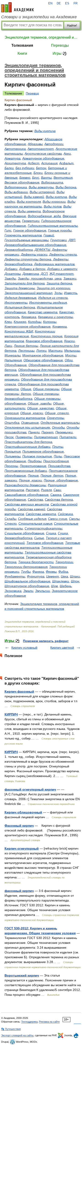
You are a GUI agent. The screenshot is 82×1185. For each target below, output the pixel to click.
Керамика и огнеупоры (55, 317)
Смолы (74, 519)
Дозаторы (13, 273)
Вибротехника (16, 187)
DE (59, 3)
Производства (59, 466)
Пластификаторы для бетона (28, 442)
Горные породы (60, 230)
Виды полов (53, 206)
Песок (9, 437)
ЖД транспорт (61, 273)
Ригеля (46, 490)
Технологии (64, 562)
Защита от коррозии (53, 288)
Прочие (33, 475)
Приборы (34, 461)
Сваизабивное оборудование (27, 495)
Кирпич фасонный (19, 691)
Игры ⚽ (60, 53)
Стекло (11, 523)
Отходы (58, 427)
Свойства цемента (41, 514)
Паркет (47, 432)
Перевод (32, 93)
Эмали (28, 591)
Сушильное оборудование (24, 533)
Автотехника (15, 149)
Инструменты (16, 302)
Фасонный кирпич (19, 825)
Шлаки (75, 576)
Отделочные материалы (60, 422)
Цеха (64, 576)
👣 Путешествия (11, 1029)
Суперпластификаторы (43, 528)
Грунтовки (58, 240)
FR (75, 3)
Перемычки (64, 432)
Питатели (67, 437)
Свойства (35, 499)
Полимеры (12, 456)
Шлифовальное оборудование (27, 581)
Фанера (38, 571)
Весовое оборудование (22, 182)
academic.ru (17, 7)
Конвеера (59, 326)
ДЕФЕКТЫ (42, 249)
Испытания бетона (20, 307)
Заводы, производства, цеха (40, 278)
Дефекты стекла (63, 254)
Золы (58, 293)
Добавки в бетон (32, 269)
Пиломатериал (46, 437)
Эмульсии (42, 591)
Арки (67, 153)
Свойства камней (31, 509)
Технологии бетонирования (26, 567)
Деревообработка (19, 249)
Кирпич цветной (62, 647)
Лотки (41, 350)
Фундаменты (15, 576)
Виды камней (34, 197)
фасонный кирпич (19, 891)
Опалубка (12, 422)
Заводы (10, 278)
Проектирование (33, 466)
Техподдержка (29, 1021)
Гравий (49, 235)
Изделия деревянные (20, 298)
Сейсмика (65, 514)
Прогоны (11, 466)
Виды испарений (42, 192)
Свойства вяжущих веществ (27, 504)
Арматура (12, 158)
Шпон (75, 581)
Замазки (69, 278)
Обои (69, 360)
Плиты (57, 446)
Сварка (55, 495)
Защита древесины (20, 288)
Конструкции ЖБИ (19, 331)
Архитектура (15, 163)
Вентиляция (63, 177)
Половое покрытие (37, 456)
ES (67, 3)
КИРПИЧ (11, 714)
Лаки (8, 346)
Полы (58, 456)
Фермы (51, 571)
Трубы (26, 571)
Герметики (30, 221)
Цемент (52, 576)
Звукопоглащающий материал (28, 293)
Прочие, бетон (52, 475)
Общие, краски (31, 413)
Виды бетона (66, 187)
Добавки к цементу (62, 269)
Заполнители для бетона (25, 283)
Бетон (41, 168)
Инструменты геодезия (48, 302)
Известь (70, 293)
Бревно (24, 177)
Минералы (12, 355)
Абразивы (35, 144)
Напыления (13, 360)
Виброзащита (52, 182)
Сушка (51, 533)
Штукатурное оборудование (27, 586)
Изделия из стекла (53, 298)
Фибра (63, 571)
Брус (35, 177)
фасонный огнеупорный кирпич (30, 789)
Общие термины (46, 389)
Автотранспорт (41, 149)
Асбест (33, 163)
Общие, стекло (57, 413)
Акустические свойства (43, 153)
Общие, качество (40, 408)
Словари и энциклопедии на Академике (39, 17)
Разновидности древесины (25, 485)
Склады (10, 519)
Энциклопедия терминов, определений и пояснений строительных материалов (41, 37)
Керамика (28, 317)
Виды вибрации (16, 192)
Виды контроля (29, 201)
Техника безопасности (36, 562)
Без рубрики (24, 168)
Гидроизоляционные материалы (53, 225)
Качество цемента (42, 312)
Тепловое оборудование (44, 543)
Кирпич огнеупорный (22, 848)
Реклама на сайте (49, 1021)
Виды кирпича (45, 131)
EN (50, 3)
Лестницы (26, 350)
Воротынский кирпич (22, 975)
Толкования (22, 45)
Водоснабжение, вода (44, 216)
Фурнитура (35, 576)
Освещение (30, 422)
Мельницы (72, 350)
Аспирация (49, 163)
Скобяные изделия (32, 519)
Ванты (46, 177)
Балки (9, 168)
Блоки (38, 173)
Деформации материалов (54, 264)
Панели (34, 432)
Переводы (60, 45)
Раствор (32, 490)
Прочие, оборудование (61, 480)
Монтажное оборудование (42, 355)
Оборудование (16, 365)
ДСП (44, 273)
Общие (25, 389)
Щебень (66, 586)
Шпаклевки (60, 581)
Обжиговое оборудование (43, 360)
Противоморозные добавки (26, 470)
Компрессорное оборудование (28, 326)
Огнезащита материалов (25, 418)
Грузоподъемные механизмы (27, 240)
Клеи (8, 322)
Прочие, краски (30, 480)
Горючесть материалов (23, 235)
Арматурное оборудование (43, 158)
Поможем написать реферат (46, 641)
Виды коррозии (54, 201)
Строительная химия (35, 523)
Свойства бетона (59, 499)
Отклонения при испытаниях (27, 427)
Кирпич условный (24, 647)
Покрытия (12, 451)
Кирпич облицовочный (23, 812)
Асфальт (66, 163)
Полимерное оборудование (43, 451)
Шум (54, 586)
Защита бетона (59, 283)
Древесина (31, 273)
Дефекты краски (34, 254)
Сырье (39, 538)
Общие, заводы (39, 403)
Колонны (49, 322)
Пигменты (23, 437)
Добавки (11, 269)
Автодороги (53, 144)
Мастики (55, 350)
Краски (69, 341)
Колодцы (34, 322)
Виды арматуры (41, 187)
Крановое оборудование (44, 341)
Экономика (13, 591)
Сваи (57, 490)
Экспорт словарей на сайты (17, 1035)
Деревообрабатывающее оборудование (35, 245)
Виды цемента (29, 211)
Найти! (72, 25)
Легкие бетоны (26, 346)
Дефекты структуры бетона (28, 259)
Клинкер (20, 322)
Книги (22, 53)
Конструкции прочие (46, 336)
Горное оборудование (29, 230)
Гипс (8, 230)
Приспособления (56, 461)
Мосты (70, 355)
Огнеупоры (55, 418)
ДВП (72, 240)
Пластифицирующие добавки (27, 446)
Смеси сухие (57, 519)
